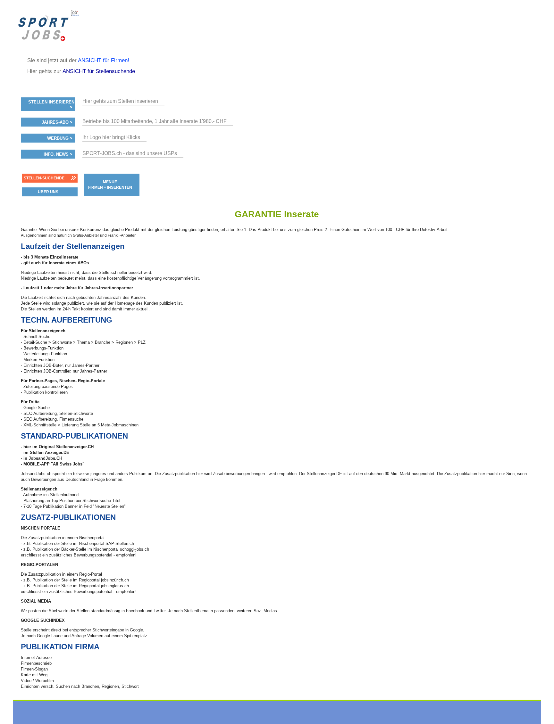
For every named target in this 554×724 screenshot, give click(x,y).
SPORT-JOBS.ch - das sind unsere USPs (129, 153)
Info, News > (58, 154)
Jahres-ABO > (57, 122)
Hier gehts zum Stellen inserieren (120, 101)
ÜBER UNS (48, 192)
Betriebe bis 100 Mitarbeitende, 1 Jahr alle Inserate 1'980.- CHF (154, 121)
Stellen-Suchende (44, 178)
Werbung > (59, 138)
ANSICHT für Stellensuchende (99, 71)
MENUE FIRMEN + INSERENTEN (110, 185)
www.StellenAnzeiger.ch (64, 25)
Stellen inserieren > (51, 105)
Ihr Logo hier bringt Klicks (111, 137)
